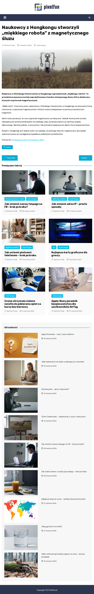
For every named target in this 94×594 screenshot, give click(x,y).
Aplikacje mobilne (59, 199)
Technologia (41, 45)
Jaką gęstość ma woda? (51, 526)
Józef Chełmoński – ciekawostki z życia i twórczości (63, 417)
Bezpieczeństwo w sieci (15, 199)
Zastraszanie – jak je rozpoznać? (55, 389)
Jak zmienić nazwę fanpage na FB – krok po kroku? (23, 205)
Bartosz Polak (9, 45)
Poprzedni (11, 158)
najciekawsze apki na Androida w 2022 (28, 140)
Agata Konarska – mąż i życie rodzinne (57, 334)
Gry (54, 247)
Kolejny (84, 158)
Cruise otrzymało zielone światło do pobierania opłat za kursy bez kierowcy (22, 304)
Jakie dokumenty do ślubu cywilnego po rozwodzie (62, 362)
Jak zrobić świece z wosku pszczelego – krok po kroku (64, 471)
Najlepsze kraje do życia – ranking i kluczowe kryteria (63, 499)
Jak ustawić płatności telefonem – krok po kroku (20, 254)
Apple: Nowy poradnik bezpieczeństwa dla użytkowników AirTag (64, 304)
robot (8, 147)
